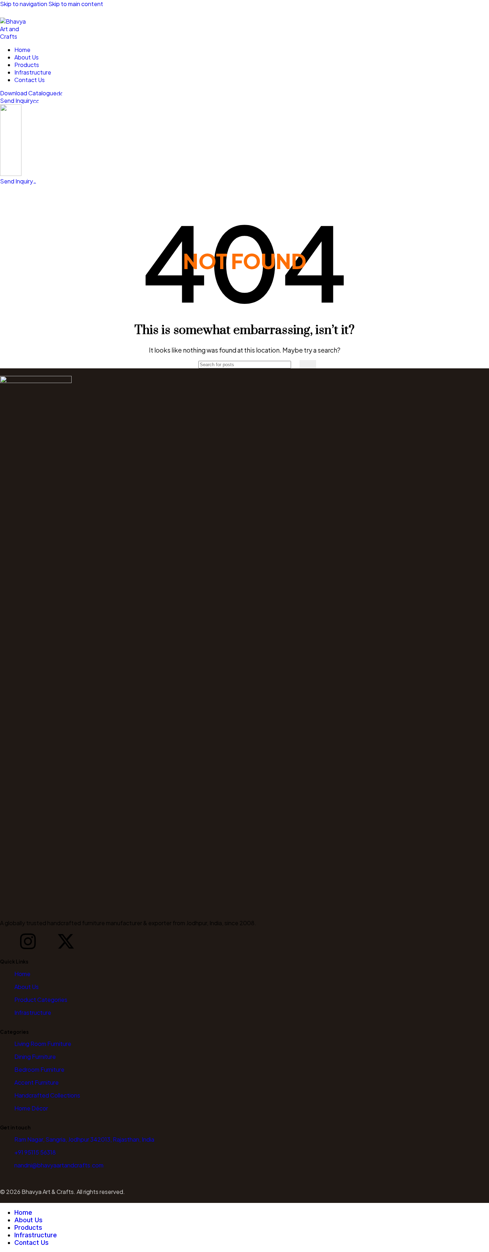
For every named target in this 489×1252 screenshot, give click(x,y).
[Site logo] (14, 36)
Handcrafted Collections (47, 1095)
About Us (26, 986)
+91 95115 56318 (35, 1152)
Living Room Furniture (42, 1043)
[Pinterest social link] (32, 13)
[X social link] (19, 13)
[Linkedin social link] (45, 13)
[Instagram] (28, 941)
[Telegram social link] (58, 13)
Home (22, 974)
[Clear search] (294, 364)
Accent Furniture (36, 1082)
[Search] (308, 364)
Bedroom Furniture (39, 1069)
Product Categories (40, 999)
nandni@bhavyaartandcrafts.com (58, 1165)
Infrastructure (32, 1012)
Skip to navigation (24, 4)
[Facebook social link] (6, 13)
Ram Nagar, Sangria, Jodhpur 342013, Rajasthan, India (84, 1139)
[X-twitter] (66, 941)
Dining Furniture (35, 1056)
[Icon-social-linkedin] (47, 941)
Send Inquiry (16, 100)
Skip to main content (75, 4)
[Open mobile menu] (244, 192)
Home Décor (31, 1108)
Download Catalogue (28, 93)
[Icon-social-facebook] (9, 941)
